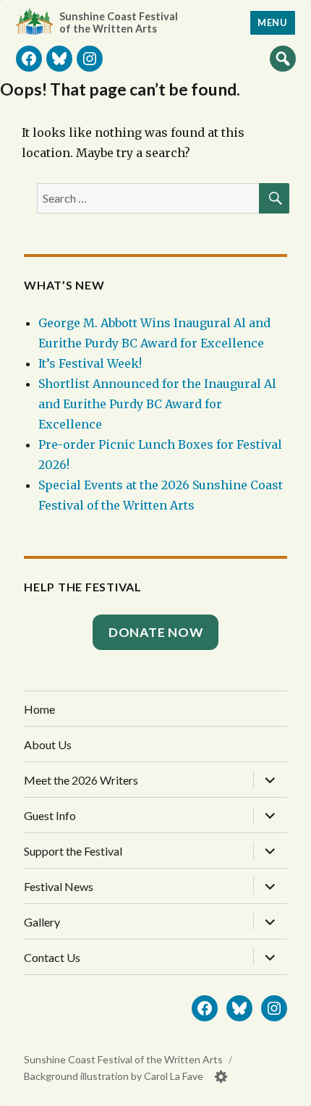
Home (39, 709)
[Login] (221, 1077)
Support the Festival (73, 851)
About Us (48, 744)
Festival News (58, 886)
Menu (272, 22)
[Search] (283, 58)
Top (285, 1089)
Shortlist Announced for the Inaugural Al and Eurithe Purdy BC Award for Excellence (157, 403)
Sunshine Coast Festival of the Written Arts (118, 22)
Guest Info (50, 815)
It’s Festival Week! (90, 363)
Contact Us (52, 957)
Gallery (42, 922)
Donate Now (155, 632)
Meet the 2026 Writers (81, 780)
